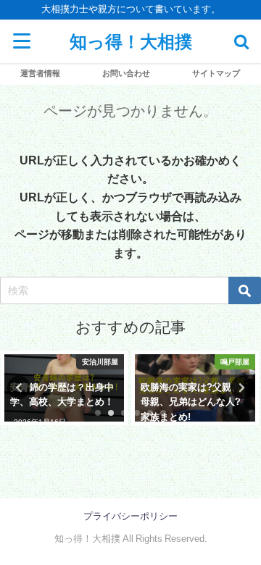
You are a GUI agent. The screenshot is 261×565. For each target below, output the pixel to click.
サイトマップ (216, 73)
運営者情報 (40, 73)
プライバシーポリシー (130, 516)
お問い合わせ (126, 73)
